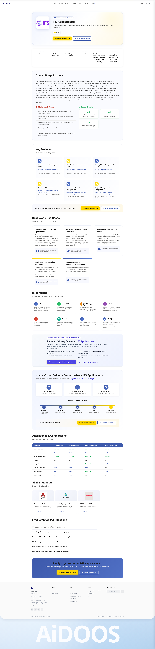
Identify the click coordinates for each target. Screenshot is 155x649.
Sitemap (122, 616)
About (66, 3)
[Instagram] (42, 609)
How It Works (55, 593)
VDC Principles (73, 601)
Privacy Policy (100, 616)
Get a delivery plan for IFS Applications (62, 362)
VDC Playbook (73, 593)
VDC (55, 3)
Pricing (61, 3)
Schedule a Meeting (83, 38)
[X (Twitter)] (35, 609)
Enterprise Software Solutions (95, 591)
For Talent (87, 3)
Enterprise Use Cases (75, 596)
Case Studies (73, 598)
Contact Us (116, 616)
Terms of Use (108, 616)
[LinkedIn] (32, 609)
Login (141, 3)
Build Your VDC (73, 591)
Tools (80, 3)
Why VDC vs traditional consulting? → (82, 379)
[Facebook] (38, 609)
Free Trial (148, 3)
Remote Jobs (91, 593)
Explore (48, 304)
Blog (89, 596)
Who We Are (55, 591)
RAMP (92, 3)
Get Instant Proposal (63, 38)
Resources (73, 3)
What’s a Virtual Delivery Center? (86, 362)
